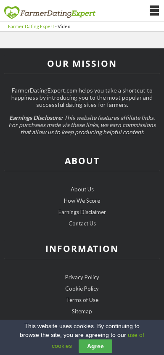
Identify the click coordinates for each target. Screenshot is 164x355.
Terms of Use (82, 300)
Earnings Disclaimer (82, 212)
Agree (95, 346)
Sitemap (82, 311)
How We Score (82, 200)
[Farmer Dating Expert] (49, 12)
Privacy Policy (82, 277)
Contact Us (82, 223)
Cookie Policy (82, 288)
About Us (82, 189)
